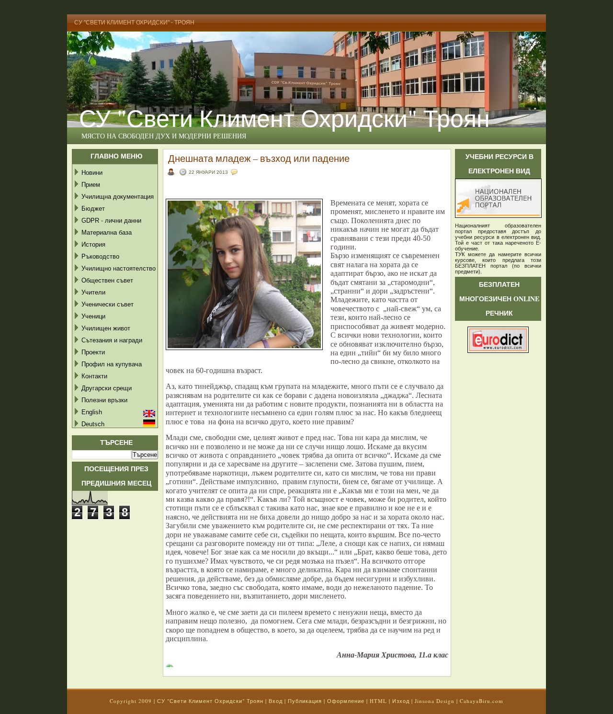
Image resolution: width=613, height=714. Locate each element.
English (91, 412)
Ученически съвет (107, 304)
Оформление (345, 700)
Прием (90, 184)
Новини (91, 172)
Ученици (93, 316)
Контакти (94, 376)
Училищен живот (105, 328)
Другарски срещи (106, 388)
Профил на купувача (111, 364)
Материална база (106, 232)
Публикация (305, 700)
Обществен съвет (107, 280)
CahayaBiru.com (481, 700)
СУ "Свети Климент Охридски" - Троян (134, 22)
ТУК (460, 254)
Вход (276, 700)
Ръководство (100, 256)
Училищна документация (117, 196)
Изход (400, 700)
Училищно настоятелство (118, 268)
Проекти (93, 352)
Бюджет (93, 208)
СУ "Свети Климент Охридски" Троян (284, 118)
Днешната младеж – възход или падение (259, 158)
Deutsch (92, 424)
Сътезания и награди (111, 340)
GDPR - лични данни (111, 220)
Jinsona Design (434, 700)
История (93, 244)
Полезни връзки (104, 400)
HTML (378, 700)
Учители (93, 292)
